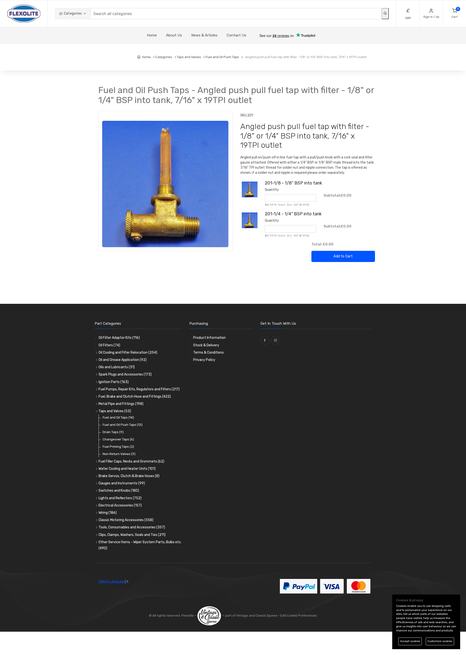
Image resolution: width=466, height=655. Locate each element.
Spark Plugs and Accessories (125, 374)
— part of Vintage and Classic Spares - (250, 615)
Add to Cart (343, 256)
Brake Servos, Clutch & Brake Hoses (129, 476)
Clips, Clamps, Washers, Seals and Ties (132, 535)
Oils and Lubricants (117, 367)
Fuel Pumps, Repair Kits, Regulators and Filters (139, 389)
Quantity (272, 190)
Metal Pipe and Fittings (121, 404)
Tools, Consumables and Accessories (132, 527)
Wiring (108, 513)
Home (152, 35)
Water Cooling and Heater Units (127, 469)
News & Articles (204, 35)
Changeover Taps (118, 439)
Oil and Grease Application (123, 360)
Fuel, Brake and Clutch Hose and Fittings (135, 396)
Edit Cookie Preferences (298, 615)
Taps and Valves (115, 411)
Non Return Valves (119, 454)
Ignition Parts (114, 382)
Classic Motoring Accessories (126, 520)
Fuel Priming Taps (118, 446)
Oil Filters (109, 345)
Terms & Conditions (208, 352)
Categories (72, 13)
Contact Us (236, 35)
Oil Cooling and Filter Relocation (128, 352)
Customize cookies (439, 641)
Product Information (209, 338)
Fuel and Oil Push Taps (122, 425)
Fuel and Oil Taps (118, 417)
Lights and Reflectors (120, 498)
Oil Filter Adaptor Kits (119, 338)
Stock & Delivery (206, 345)
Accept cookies (410, 641)
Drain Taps (113, 432)
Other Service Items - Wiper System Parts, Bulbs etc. (140, 545)
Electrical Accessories (120, 505)
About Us (174, 35)
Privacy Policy (204, 360)
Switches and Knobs (119, 491)
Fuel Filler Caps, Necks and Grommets (131, 461)
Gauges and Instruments (122, 483)
